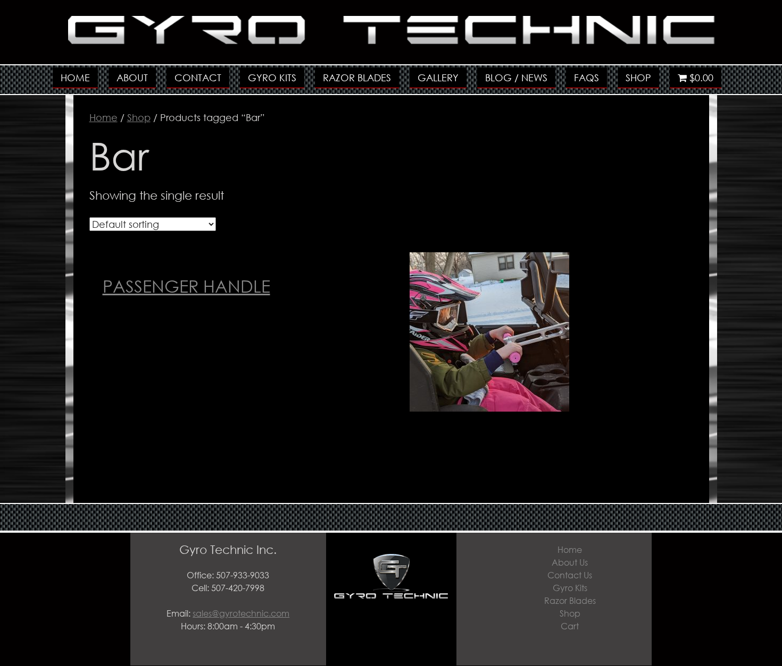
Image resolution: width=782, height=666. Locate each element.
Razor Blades (357, 77)
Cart (570, 625)
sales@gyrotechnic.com (241, 613)
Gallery (438, 77)
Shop (638, 77)
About (132, 77)
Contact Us (569, 574)
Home (75, 77)
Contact (197, 77)
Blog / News (516, 77)
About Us (570, 562)
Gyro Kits (272, 77)
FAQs (586, 77)
